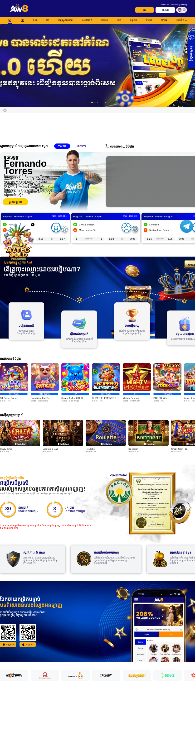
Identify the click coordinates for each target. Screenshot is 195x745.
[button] (97, 65)
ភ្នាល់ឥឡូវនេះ (15, 202)
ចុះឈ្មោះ (165, 10)
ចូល (144, 10)
